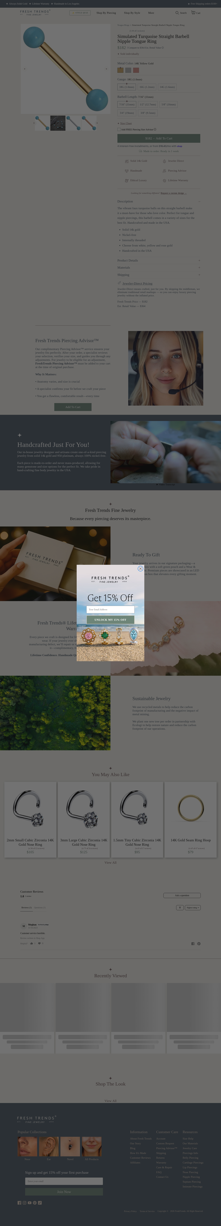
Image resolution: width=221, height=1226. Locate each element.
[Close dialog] (140, 568)
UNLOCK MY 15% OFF (110, 619)
